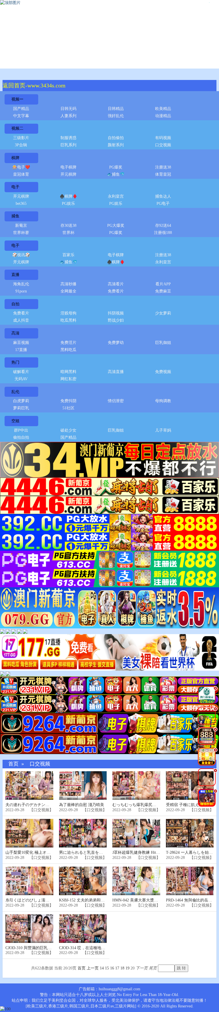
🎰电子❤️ (21, 167)
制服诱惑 (68, 138)
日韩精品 (116, 109)
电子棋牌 (68, 167)
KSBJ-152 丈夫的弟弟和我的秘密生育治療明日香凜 (104, 900)
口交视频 (163, 145)
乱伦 (15, 392)
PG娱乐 (68, 203)
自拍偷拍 (116, 138)
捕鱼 (15, 216)
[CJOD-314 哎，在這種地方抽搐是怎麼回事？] (83, 928)
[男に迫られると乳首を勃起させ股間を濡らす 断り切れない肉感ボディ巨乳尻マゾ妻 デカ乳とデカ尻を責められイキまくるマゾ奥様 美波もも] (83, 833)
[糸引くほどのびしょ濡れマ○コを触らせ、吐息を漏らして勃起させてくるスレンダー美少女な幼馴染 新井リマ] (29, 881)
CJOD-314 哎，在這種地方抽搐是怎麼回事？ (98, 948)
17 (117, 968)
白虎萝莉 (21, 401)
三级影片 (21, 138)
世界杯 (68, 233)
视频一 (17, 99)
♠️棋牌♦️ (68, 196)
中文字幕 (21, 116)
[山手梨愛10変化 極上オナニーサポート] (29, 833)
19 (127, 968)
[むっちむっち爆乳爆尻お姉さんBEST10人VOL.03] (136, 785)
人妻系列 (68, 116)
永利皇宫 (116, 196)
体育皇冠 (163, 174)
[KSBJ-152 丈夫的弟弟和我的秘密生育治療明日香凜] (83, 881)
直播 (15, 274)
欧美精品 (163, 109)
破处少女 (68, 430)
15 (107, 968)
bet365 (21, 203)
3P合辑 (21, 145)
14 (102, 968)
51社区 (68, 408)
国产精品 (21, 109)
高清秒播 (68, 284)
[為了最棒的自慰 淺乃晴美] (83, 785)
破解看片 (21, 372)
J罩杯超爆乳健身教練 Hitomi (137, 852)
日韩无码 (68, 109)
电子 (15, 187)
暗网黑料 (68, 372)
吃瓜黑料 (68, 320)
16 (112, 968)
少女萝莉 (163, 313)
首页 (13, 764)
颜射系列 (116, 145)
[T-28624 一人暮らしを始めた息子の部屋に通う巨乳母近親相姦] (190, 833)
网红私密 (68, 379)
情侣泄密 (116, 401)
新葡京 (21, 225)
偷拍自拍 (21, 437)
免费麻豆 (163, 291)
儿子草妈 (163, 430)
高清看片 (116, 284)
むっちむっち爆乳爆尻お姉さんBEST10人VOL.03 (156, 805)
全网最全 (68, 291)
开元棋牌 (68, 174)
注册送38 (163, 167)
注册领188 (163, 233)
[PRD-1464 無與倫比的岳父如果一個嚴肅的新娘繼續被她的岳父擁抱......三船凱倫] (190, 881)
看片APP (163, 284)
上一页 (93, 968)
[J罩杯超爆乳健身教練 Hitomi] (136, 833)
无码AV (21, 379)
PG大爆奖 (115, 225)
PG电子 (163, 203)
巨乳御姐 (163, 342)
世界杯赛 (21, 233)
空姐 (15, 421)
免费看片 (116, 291)
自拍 (15, 304)
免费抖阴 (68, 401)
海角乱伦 (21, 284)
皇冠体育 (21, 174)
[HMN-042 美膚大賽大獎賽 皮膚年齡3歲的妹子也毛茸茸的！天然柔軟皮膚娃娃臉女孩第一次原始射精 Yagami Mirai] (136, 881)
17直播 (21, 350)
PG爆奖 (115, 167)
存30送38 (68, 225)
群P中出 (21, 430)
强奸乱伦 (116, 116)
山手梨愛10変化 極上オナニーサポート (39, 852)
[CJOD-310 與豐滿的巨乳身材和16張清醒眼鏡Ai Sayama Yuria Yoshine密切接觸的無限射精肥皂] (29, 928)
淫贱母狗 (68, 313)
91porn (21, 291)
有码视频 (163, 138)
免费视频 (163, 372)
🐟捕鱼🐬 (116, 174)
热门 (15, 362)
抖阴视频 (116, 313)
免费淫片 (68, 342)
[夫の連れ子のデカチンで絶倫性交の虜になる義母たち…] (29, 785)
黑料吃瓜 (68, 350)
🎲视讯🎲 (21, 255)
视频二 (17, 128)
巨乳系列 (68, 145)
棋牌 (15, 158)
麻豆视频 (21, 342)
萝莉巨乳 (21, 408)
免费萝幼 (116, 342)
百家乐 (68, 255)
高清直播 (116, 372)
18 (122, 968)
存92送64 (163, 225)
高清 (15, 333)
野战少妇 (116, 320)
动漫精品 (163, 116)
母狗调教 (163, 401)
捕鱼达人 (163, 196)
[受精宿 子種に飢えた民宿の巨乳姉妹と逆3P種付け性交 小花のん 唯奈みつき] (190, 785)
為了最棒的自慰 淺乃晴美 (81, 805)
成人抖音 (21, 320)
